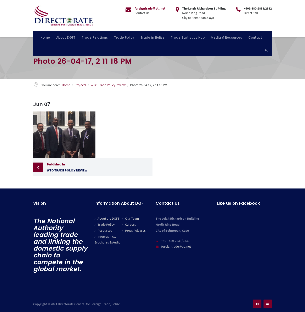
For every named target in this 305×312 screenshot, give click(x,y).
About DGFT (66, 37)
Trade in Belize (152, 37)
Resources (105, 230)
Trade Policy (124, 37)
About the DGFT (109, 218)
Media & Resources (226, 37)
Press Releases (135, 230)
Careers (130, 224)
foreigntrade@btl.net (176, 246)
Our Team (132, 218)
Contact (255, 37)
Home (45, 37)
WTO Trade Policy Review (67, 167)
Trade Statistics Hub (188, 37)
